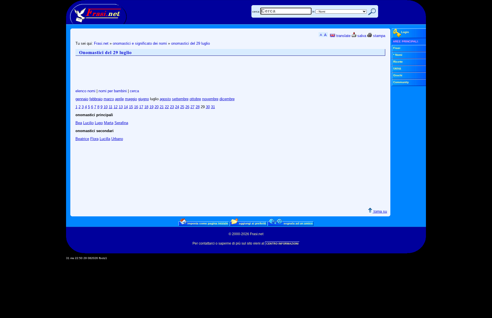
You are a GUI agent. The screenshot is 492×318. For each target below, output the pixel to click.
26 (187, 107)
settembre (180, 99)
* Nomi (397, 54)
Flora (94, 139)
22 (167, 107)
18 (146, 107)
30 (208, 107)
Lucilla (105, 139)
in (313, 11)
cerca (255, 11)
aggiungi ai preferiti (252, 223)
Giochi (397, 75)
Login (405, 32)
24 (177, 107)
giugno (143, 99)
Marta (108, 123)
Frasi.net (101, 43)
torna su (379, 211)
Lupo (99, 123)
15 (131, 107)
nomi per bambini (113, 91)
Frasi (396, 48)
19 (151, 107)
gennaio (81, 99)
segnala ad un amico (298, 223)
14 (126, 107)
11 (110, 107)
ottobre (195, 99)
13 (121, 107)
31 (213, 107)
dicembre (227, 99)
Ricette (398, 61)
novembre (210, 99)
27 (192, 107)
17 (141, 107)
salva (361, 36)
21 (162, 107)
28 (198, 107)
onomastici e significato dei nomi (140, 43)
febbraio (95, 99)
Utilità (397, 68)
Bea (78, 123)
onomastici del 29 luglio (190, 43)
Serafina (121, 123)
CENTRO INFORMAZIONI (282, 243)
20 (157, 107)
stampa (378, 36)
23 (172, 107)
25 (182, 107)
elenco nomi (85, 91)
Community (401, 82)
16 (136, 107)
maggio (131, 99)
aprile (119, 99)
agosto (165, 99)
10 (106, 107)
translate (342, 36)
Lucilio (88, 123)
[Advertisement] (179, 72)
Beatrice (82, 139)
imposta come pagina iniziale (207, 223)
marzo (109, 99)
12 (116, 107)
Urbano (117, 139)
